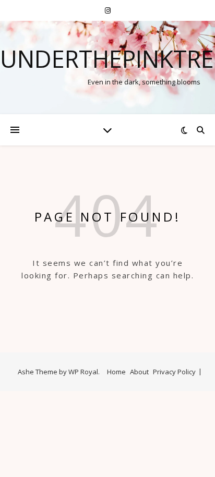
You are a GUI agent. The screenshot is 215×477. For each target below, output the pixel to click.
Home (116, 371)
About (139, 371)
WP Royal (83, 371)
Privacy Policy (174, 371)
